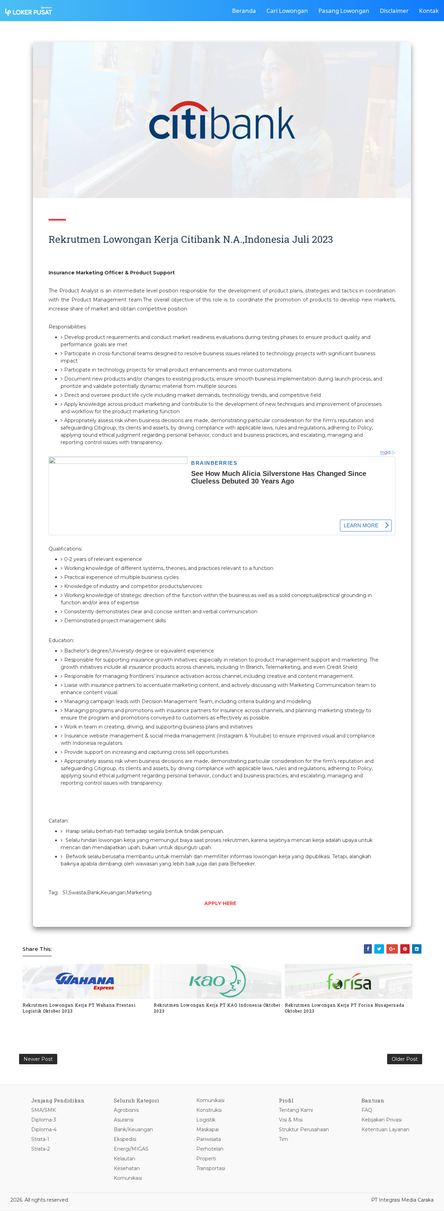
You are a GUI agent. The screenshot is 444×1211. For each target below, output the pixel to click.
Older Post (405, 1059)
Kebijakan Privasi (381, 1120)
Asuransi (124, 1120)
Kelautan (124, 1158)
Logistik (205, 1120)
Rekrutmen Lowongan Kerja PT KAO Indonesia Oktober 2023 (217, 1008)
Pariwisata (208, 1139)
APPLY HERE (220, 903)
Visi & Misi (290, 1120)
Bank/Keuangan (133, 1129)
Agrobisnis (126, 1110)
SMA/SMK (43, 1110)
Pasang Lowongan (343, 11)
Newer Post (38, 1059)
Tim (283, 1139)
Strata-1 (40, 1139)
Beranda (244, 11)
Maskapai (207, 1129)
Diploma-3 (43, 1120)
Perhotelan (209, 1149)
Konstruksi (209, 1110)
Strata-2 (40, 1149)
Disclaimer (394, 11)
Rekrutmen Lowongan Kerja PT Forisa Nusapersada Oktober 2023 (344, 1008)
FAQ (366, 1110)
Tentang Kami (296, 1110)
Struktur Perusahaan (304, 1129)
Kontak (429, 11)
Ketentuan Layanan (385, 1129)
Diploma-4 (44, 1129)
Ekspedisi (125, 1139)
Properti (206, 1158)
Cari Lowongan (287, 11)
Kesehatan (127, 1168)
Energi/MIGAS (131, 1149)
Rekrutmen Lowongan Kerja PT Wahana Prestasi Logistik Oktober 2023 (79, 1008)
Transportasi (210, 1168)
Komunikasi (128, 1178)
